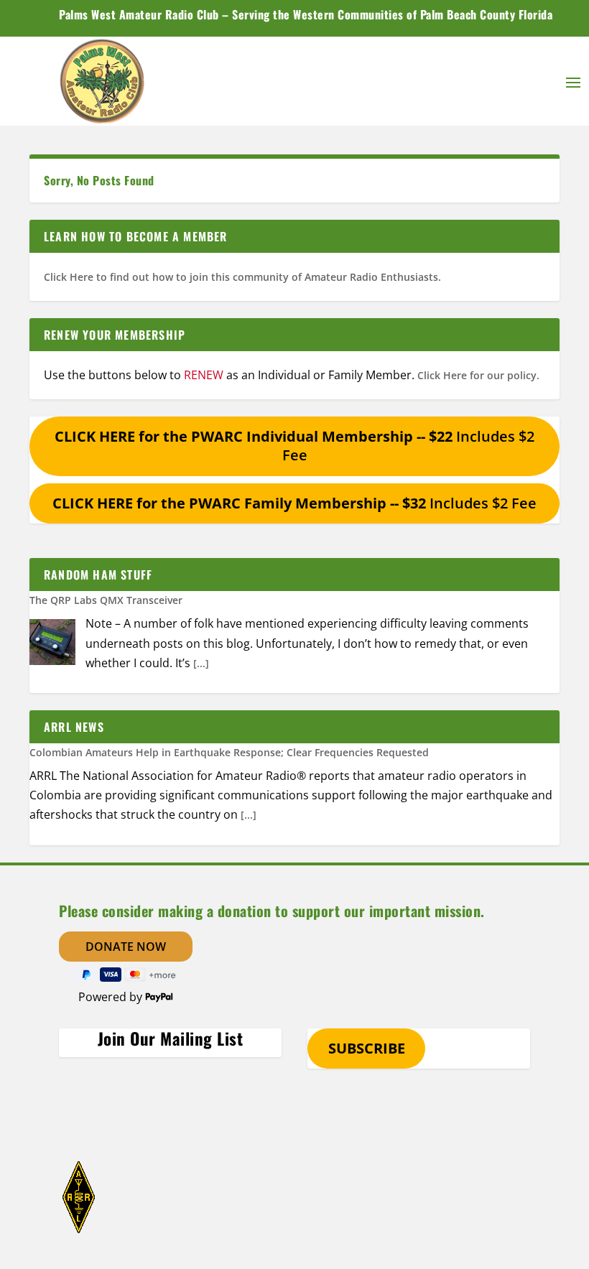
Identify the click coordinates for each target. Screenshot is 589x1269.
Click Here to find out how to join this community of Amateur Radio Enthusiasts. (242, 277)
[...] (201, 663)
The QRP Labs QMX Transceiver (105, 600)
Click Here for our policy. (478, 375)
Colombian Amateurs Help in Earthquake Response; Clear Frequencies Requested (229, 752)
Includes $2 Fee (294, 446)
